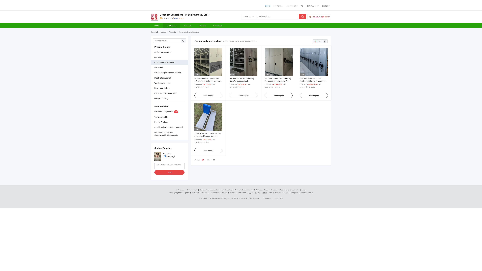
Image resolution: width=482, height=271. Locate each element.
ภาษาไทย (278, 193)
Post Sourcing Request (321, 17)
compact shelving (161, 98)
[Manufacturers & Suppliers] (167, 5)
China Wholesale (230, 190)
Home (156, 25)
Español (186, 193)
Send (169, 172)
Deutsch (232, 193)
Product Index (284, 190)
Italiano (224, 193)
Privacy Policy (278, 198)
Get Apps (313, 6)
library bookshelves (161, 88)
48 (214, 160)
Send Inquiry (208, 95)
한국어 (257, 193)
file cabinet (158, 67)
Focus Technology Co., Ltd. (224, 198)
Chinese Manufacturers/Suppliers (211, 190)
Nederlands (242, 193)
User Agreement (255, 198)
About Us (187, 25)
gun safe (157, 57)
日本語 (264, 193)
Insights (304, 190)
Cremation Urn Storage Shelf (165, 93)
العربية (250, 193)
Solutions (202, 25)
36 (208, 160)
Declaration (267, 198)
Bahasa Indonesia (307, 193)
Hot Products (179, 190)
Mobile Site (295, 190)
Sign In (267, 6)
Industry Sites (257, 190)
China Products (192, 190)
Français (204, 193)
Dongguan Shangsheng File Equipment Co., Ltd (183, 14)
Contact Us (217, 25)
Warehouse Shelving (162, 83)
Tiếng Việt (294, 193)
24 (203, 160)
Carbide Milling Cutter (162, 52)
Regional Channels (270, 190)
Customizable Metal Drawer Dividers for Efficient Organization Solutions (313, 81)
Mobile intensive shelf (162, 78)
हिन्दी (270, 193)
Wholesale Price (244, 190)
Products (172, 25)
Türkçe (286, 193)
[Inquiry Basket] (302, 6)
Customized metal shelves (164, 62)
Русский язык (214, 193)
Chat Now (169, 156)
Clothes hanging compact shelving (167, 73)
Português (195, 193)
